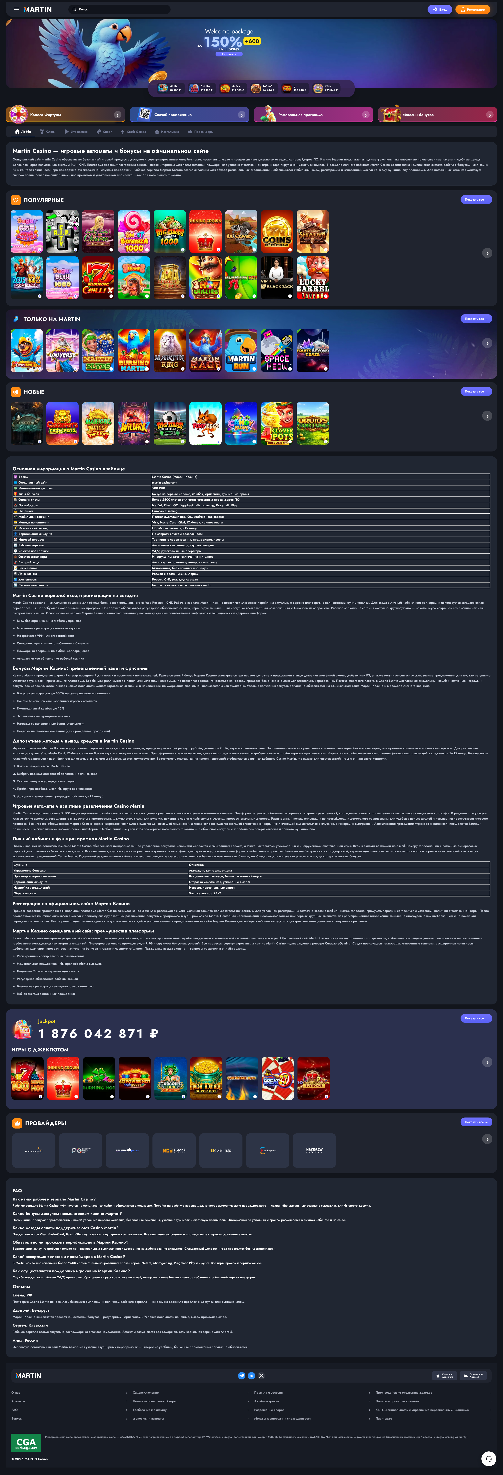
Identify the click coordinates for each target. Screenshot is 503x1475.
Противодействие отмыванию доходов (434, 1392)
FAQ (69, 1410)
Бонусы (69, 1418)
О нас (69, 1392)
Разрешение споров (312, 1410)
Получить (229, 54)
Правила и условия (312, 1392)
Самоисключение (191, 1392)
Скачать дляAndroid (476, 1376)
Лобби (26, 131)
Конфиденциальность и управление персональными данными (434, 1410)
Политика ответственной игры (191, 1401)
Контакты (69, 1401)
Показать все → (476, 199)
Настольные (170, 131)
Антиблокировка (312, 1401)
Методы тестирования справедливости (312, 1418)
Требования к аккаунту (191, 1410)
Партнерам (434, 1418)
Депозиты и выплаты (191, 1418)
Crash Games (136, 131)
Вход (443, 9)
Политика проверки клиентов (434, 1401)
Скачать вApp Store (447, 1376)
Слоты (50, 131)
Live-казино (79, 131)
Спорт (107, 131)
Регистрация (476, 9)
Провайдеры (204, 131)
